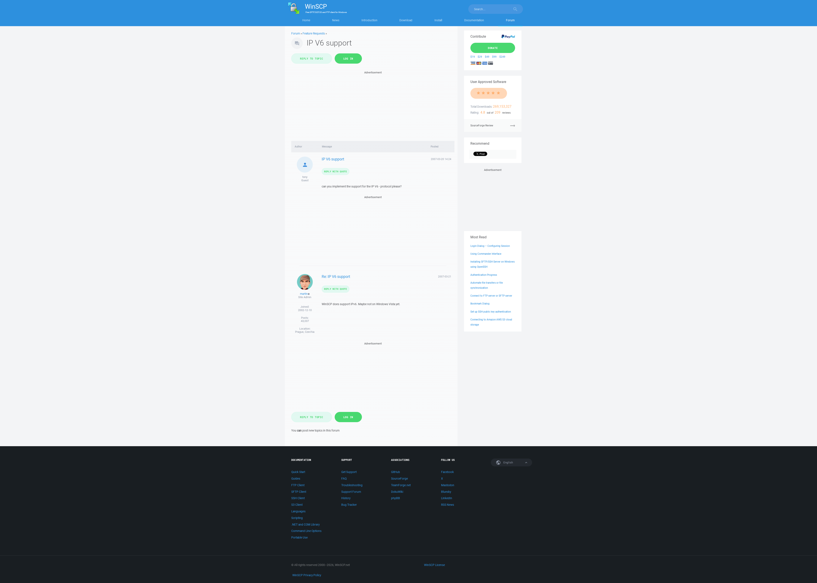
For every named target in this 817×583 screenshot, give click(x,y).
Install (438, 20)
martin (304, 294)
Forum (510, 20)
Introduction (369, 20)
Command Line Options (306, 531)
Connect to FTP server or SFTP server (491, 295)
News (335, 20)
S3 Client (297, 505)
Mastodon (447, 485)
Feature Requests (314, 33)
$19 (472, 56)
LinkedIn (446, 498)
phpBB (395, 498)
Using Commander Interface (485, 253)
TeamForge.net (401, 485)
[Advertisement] (372, 104)
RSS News (447, 505)
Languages (298, 511)
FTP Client (297, 485)
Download (405, 20)
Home (306, 20)
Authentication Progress (483, 274)
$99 (494, 56)
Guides (295, 478)
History (345, 498)
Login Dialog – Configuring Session (490, 245)
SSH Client (298, 498)
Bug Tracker (349, 505)
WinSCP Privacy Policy (306, 575)
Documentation (474, 20)
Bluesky (446, 492)
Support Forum (351, 492)
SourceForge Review (481, 125)
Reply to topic (311, 58)
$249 (502, 56)
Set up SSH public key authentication (490, 311)
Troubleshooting (352, 485)
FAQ (344, 478)
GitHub (395, 472)
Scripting (297, 518)
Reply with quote (335, 171)
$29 (480, 56)
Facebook (447, 472)
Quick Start (298, 472)
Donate (493, 48)
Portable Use (299, 537)
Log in (348, 58)
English (508, 462)
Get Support (349, 472)
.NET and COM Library (305, 524)
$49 (487, 56)
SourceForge (399, 478)
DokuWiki (397, 492)
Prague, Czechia (304, 332)
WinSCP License (434, 565)
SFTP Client (298, 492)
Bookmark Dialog (480, 303)
